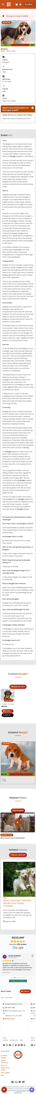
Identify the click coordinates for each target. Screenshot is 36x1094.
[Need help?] (4, 1089)
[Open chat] (31, 1089)
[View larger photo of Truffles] (12, 691)
